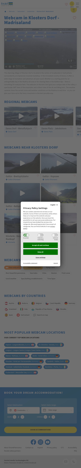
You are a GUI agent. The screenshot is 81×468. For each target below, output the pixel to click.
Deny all (40, 252)
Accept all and (40, 245)
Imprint (56, 263)
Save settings (40, 257)
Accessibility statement (30, 263)
